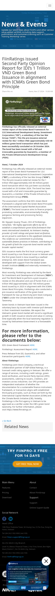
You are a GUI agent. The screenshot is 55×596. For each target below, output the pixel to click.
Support (33, 502)
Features (6, 487)
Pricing (5, 492)
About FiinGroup (37, 492)
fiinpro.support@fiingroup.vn (18, 537)
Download (7, 497)
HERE (34, 349)
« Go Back (6, 420)
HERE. (32, 345)
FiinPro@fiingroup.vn (15, 557)
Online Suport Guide (39, 507)
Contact (33, 487)
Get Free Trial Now (27, 464)
